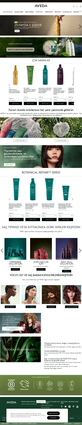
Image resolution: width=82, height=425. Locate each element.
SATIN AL (15, 269)
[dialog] (80, 11)
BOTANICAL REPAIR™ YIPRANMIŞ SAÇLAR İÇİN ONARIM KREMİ (48, 205)
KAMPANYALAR (67, 423)
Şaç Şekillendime (72, 306)
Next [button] (76, 27)
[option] (41, 25)
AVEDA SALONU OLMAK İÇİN (29, 404)
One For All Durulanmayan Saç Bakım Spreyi (14, 91)
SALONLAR (77, 423)
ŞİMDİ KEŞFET (10, 164)
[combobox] (30, 100)
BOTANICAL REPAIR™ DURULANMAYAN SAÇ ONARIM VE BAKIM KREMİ (15, 206)
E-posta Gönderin (45, 407)
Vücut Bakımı (10, 306)
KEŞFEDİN (41, 401)
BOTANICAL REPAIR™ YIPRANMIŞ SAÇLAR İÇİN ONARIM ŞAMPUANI (45, 90)
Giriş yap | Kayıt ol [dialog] (77, 6)
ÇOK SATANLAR (7, 12)
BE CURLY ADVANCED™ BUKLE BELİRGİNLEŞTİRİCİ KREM (30, 90)
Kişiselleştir (53, 417)
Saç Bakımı (51, 306)
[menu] (18, 12)
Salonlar (74, 6)
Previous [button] (5, 27)
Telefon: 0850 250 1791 (47, 405)
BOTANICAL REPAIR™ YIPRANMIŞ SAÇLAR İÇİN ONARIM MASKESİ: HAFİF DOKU (65, 206)
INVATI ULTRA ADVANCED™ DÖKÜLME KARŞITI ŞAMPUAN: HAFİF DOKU (59, 91)
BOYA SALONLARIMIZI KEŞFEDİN (12, 328)
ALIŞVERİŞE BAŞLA (20, 140)
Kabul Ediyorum (53, 413)
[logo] (41, 5)
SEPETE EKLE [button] (15, 103)
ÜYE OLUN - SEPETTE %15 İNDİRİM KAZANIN (25, 423)
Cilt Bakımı (30, 306)
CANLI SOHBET (5, 423)
